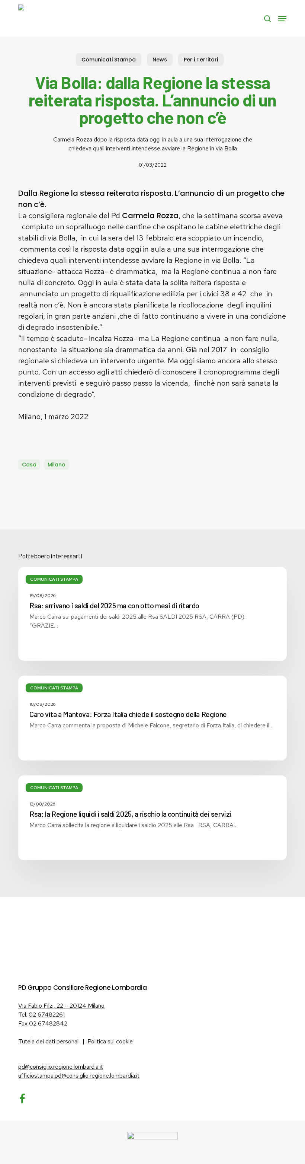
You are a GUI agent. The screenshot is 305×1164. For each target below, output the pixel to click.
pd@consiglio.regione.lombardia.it (60, 1067)
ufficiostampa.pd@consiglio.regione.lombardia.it (78, 1076)
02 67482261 (47, 1014)
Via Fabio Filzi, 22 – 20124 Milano (61, 1006)
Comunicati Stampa (108, 59)
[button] (282, 18)
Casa (29, 464)
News (159, 59)
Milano (56, 464)
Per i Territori (201, 59)
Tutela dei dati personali (49, 1041)
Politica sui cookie (110, 1041)
